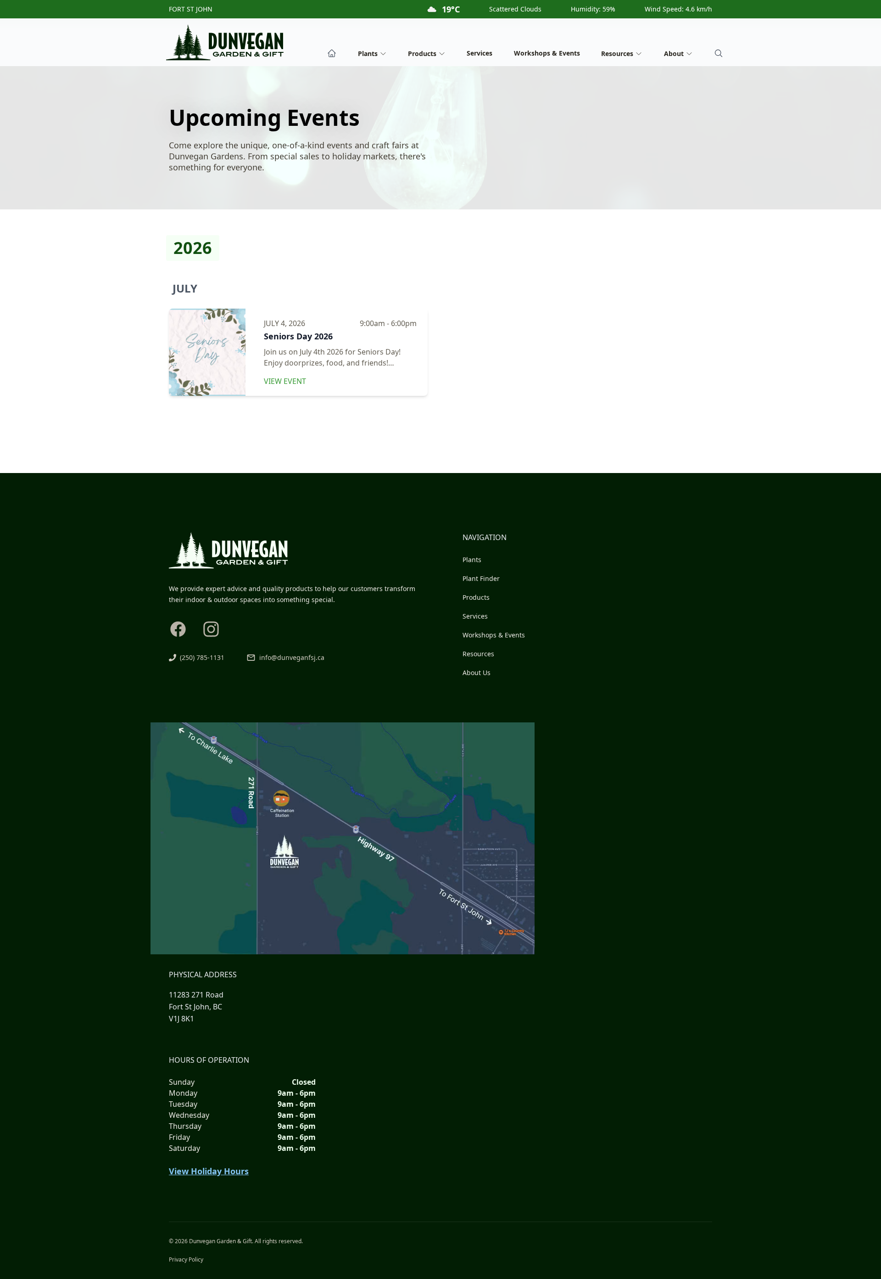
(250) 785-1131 (202, 657)
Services (479, 53)
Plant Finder (481, 578)
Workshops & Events (547, 53)
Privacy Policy (186, 1259)
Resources (478, 653)
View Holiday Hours (209, 1171)
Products (476, 597)
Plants (472, 559)
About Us (477, 672)
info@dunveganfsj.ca (291, 657)
